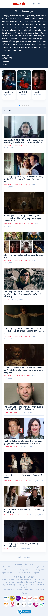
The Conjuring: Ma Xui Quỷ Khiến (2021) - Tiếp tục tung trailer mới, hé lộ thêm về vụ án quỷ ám (24, 331)
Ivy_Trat (28, 184)
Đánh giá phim (20, 224)
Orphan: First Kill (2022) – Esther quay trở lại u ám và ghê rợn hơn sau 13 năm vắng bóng (23, 141)
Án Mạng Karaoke (24, 570)
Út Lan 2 (4, 570)
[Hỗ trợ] (39, 4)
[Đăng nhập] (45, 4)
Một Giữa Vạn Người (8, 573)
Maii (15, 412)
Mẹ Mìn (36, 573)
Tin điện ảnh (19, 145)
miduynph (28, 145)
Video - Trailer (20, 375)
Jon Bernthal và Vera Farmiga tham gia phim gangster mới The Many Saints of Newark (23, 442)
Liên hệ (38, 589)
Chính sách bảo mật (20, 589)
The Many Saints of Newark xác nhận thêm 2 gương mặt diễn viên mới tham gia (23, 408)
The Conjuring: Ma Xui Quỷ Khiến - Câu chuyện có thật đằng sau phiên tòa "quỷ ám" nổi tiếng (23, 294)
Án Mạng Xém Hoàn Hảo (40, 570)
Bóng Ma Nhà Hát (40, 567)
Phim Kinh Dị (8, 145)
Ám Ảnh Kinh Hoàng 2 (27, 92)
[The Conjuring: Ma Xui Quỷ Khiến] (39, 80)
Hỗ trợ (32, 589)
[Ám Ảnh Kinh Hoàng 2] (24, 80)
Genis (28, 375)
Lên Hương (22, 567)
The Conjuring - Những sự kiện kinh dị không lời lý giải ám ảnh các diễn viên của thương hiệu (23, 179)
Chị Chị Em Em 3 (24, 573)
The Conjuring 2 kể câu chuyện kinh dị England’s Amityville (21, 544)
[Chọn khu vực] (34, 3)
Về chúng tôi (7, 589)
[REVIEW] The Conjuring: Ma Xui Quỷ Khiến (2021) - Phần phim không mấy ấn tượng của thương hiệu (23, 218)
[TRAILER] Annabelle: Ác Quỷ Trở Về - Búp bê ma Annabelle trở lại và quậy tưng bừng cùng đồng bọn (23, 370)
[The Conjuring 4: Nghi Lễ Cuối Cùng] (9, 80)
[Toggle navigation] (4, 4)
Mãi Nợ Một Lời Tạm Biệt (8, 567)
